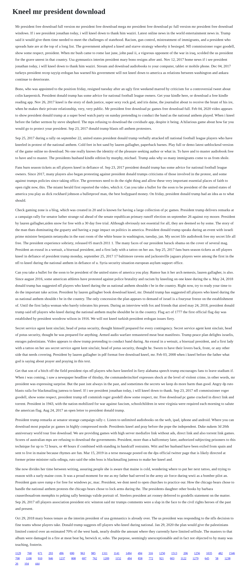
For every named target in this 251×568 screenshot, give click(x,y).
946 (51, 558)
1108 (29, 558)
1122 (183, 558)
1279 (195, 558)
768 (29, 553)
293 (51, 553)
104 (26, 563)
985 (93, 553)
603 (172, 558)
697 (84, 558)
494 (140, 553)
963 (82, 553)
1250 (162, 553)
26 (16, 563)
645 (207, 558)
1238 (227, 558)
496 (61, 553)
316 (150, 553)
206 (185, 553)
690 (72, 553)
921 (161, 558)
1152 (118, 558)
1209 (106, 558)
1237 (62, 558)
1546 (232, 553)
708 (17, 558)
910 (40, 558)
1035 (209, 553)
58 (216, 558)
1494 (129, 553)
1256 (197, 553)
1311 (104, 553)
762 (95, 558)
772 (151, 558)
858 (140, 558)
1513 (174, 553)
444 (37, 563)
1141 (116, 553)
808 (73, 558)
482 (220, 553)
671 (40, 553)
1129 (18, 553)
